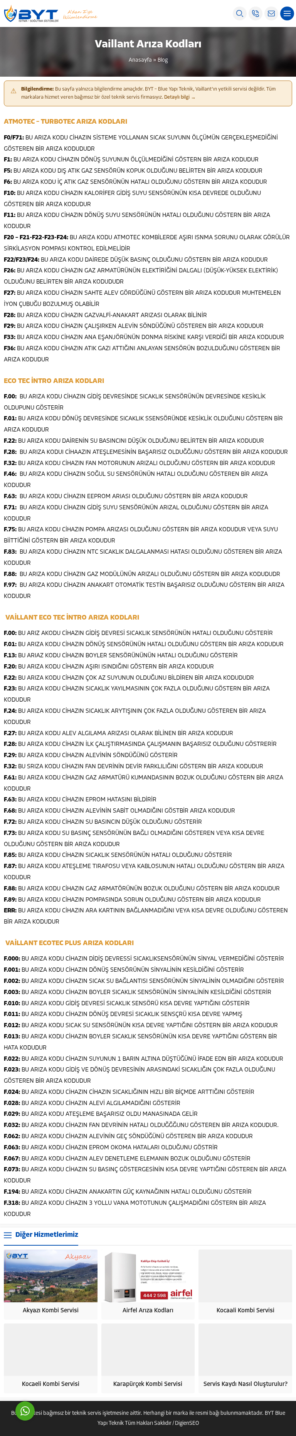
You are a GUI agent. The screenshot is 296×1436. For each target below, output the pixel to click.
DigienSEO (187, 1423)
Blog (163, 60)
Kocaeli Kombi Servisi (50, 1384)
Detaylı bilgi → (180, 97)
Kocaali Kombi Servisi (245, 1311)
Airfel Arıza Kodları (148, 1311)
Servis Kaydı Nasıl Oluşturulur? (246, 1384)
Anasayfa (140, 60)
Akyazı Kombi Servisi (51, 1311)
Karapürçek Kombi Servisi (147, 1384)
